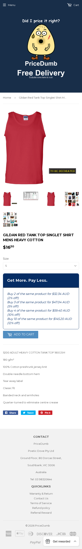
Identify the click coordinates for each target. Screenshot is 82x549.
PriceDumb (42, 525)
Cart (76, 5)
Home (7, 97)
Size (6, 258)
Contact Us (41, 498)
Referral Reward (41, 512)
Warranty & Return (41, 493)
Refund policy (41, 507)
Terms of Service (41, 503)
